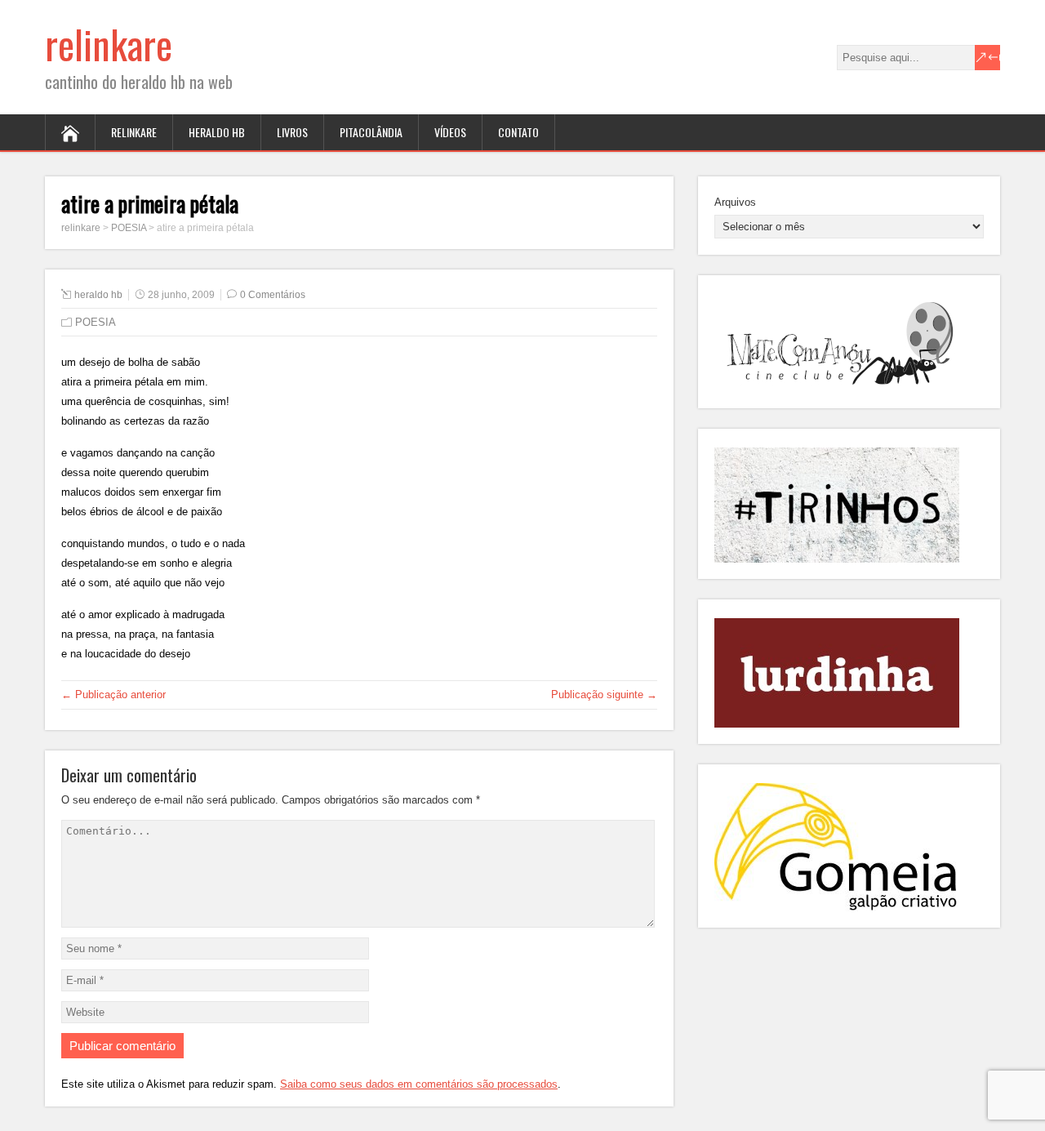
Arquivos (735, 202)
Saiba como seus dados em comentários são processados (419, 1084)
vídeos (450, 131)
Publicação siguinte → (604, 694)
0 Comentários (272, 295)
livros (292, 131)
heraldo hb (217, 131)
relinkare (108, 44)
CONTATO (518, 131)
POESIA (95, 322)
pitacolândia (371, 131)
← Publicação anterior (113, 694)
